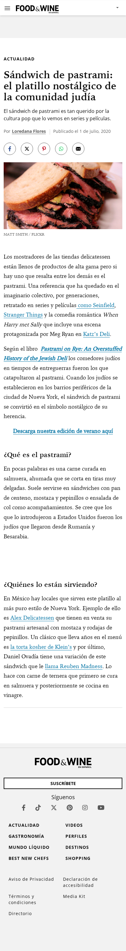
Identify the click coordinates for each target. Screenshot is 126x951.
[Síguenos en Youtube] (101, 807)
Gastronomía (26, 836)
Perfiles (76, 836)
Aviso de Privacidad (31, 879)
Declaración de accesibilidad (80, 882)
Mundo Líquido (29, 847)
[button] (7, 8)
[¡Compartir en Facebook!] (10, 149)
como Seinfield (95, 305)
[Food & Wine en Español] (37, 8)
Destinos (77, 847)
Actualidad (19, 59)
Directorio (20, 913)
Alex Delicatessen (32, 617)
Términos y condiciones (22, 899)
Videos (74, 825)
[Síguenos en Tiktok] (38, 807)
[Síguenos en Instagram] (85, 807)
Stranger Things (23, 314)
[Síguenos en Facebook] (24, 807)
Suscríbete (63, 783)
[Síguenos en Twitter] (54, 807)
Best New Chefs (29, 858)
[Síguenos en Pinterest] (69, 807)
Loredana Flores (29, 131)
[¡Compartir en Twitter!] (27, 149)
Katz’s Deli (96, 333)
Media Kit (74, 896)
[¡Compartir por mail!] (78, 149)
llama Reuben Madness (73, 666)
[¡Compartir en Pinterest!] (44, 149)
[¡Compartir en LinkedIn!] (61, 149)
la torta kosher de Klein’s (41, 646)
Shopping (78, 858)
